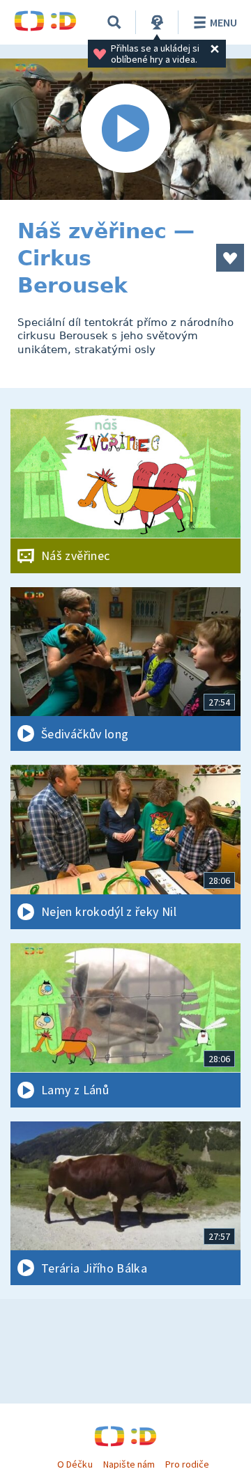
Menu (223, 22)
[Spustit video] (125, 129)
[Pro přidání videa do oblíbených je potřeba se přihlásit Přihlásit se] (230, 258)
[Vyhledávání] (114, 22)
